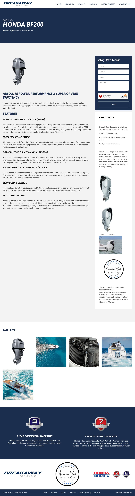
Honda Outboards (27, 30)
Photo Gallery (108, 4)
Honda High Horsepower (13, 30)
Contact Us (124, 4)
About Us (69, 4)
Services (82, 4)
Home (58, 4)
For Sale (93, 4)
